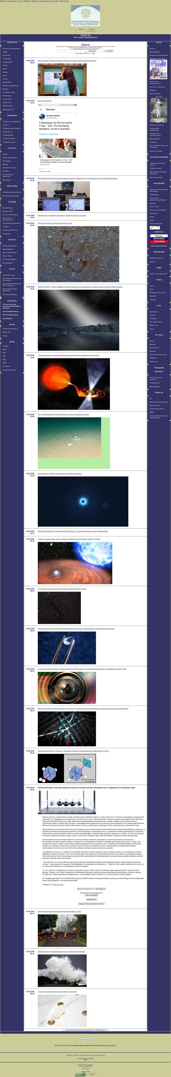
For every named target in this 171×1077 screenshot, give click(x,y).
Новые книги (7, 96)
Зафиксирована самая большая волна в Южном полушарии (61, 951)
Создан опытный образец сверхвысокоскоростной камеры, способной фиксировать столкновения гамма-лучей (82, 669)
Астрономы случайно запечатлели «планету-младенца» (60, 473)
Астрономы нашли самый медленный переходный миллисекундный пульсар (68, 355)
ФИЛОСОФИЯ (12, 186)
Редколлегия (154, 312)
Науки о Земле (154, 206)
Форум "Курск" (8, 256)
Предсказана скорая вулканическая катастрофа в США (59, 911)
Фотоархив (6, 366)
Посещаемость (154, 348)
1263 (75, 1030)
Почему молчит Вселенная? (159, 55)
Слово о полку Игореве (10, 214)
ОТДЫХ (159, 280)
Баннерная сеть (155, 383)
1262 (71, 1030)
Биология (153, 203)
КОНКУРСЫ (12, 301)
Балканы (5, 72)
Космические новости (157, 125)
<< (64, 1030)
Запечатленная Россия (10, 230)
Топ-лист (55, 1)
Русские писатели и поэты (158, 354)
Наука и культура (155, 93)
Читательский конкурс (10, 315)
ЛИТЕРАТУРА (12, 42)
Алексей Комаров (88, 1066)
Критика (5, 89)
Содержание (12, 1)
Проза (5, 75)
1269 (100, 1030)
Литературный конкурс (11, 311)
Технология (153, 213)
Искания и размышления (11, 85)
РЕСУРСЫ (159, 335)
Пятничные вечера (9, 275)
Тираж (152, 329)
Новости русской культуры (11, 48)
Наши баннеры (154, 386)
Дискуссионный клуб (10, 246)
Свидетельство (82, 46)
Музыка (5, 164)
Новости (35, 1)
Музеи (152, 286)
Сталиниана (6, 234)
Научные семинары (156, 151)
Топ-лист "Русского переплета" (156, 378)
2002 (4, 353)
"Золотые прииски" (9, 138)
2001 (4, 356)
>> (107, 1030)
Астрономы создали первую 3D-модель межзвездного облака (62, 589)
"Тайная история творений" (12, 128)
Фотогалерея (7, 161)
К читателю (6, 55)
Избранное (153, 358)
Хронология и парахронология (8, 219)
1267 (92, 1030)
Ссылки (90, 1055)
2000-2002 (159, 97)
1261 (67, 1030)
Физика (152, 217)
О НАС (159, 306)
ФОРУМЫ (12, 240)
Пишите (27, 1)
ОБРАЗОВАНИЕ (159, 183)
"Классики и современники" (12, 121)
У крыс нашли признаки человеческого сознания (57, 992)
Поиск (152, 341)
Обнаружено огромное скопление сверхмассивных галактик (62, 215)
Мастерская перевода (10, 294)
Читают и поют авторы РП (158, 274)
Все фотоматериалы (9, 370)
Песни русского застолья (158, 292)
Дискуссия (64, 1)
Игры (151, 289)
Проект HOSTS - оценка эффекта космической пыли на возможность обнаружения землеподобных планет (80, 287)
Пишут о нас (154, 325)
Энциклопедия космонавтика (154, 129)
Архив (86, 1055)
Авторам (152, 315)
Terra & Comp (57, 885)
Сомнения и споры (9, 92)
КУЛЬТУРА (12, 148)
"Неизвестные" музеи (10, 168)
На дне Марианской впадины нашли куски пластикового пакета (63, 414)
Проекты (153, 344)
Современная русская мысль (12, 192)
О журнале (153, 318)
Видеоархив (7, 180)
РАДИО (159, 268)
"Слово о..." (6, 125)
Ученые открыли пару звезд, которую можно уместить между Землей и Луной (69, 539)
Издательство (7, 102)
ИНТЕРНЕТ (159, 371)
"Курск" (5, 65)
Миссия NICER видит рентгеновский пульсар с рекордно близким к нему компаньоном (73, 531)
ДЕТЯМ (12, 324)
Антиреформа (154, 194)
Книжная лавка (7, 106)
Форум (5, 336)
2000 (4, 359)
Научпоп (152, 262)
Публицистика (7, 62)
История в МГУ (8, 211)
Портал (3, 1)
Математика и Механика (158, 210)
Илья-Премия (7, 318)
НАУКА (159, 42)
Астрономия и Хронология (11, 223)
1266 (87, 1030)
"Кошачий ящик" (8, 135)
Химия (152, 220)
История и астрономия (157, 87)
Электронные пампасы (10, 329)
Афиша (5, 52)
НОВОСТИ (159, 392)
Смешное (153, 299)
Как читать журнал (156, 322)
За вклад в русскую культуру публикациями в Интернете (12, 306)
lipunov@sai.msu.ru (108, 1045)
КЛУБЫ (12, 269)
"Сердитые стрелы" (9, 142)
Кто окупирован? (45, 101)
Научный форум (8, 249)
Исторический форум (10, 259)
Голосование (45, 1)
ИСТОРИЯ (12, 202)
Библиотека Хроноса (156, 258)
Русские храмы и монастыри (8, 175)
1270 (104, 1030)
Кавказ (5, 69)
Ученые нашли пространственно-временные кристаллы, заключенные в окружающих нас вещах (76, 629)
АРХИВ (12, 342)
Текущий (6, 346)
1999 (4, 363)
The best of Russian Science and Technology (158, 417)
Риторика (6, 171)
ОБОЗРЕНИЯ (12, 115)
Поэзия (5, 79)
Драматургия (7, 82)
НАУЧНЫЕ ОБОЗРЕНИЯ (159, 157)
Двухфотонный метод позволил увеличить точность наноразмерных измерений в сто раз (73, 751)
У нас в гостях (7, 99)
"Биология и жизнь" (156, 177)
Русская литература (156, 223)
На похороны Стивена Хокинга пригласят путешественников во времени (67, 61)
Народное (153, 296)
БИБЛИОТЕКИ (159, 252)
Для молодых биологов (159, 246)
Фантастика (6, 332)
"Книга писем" (7, 132)
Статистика (96, 1055)
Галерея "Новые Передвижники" (86, 1058)
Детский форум (8, 263)
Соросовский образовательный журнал (158, 199)
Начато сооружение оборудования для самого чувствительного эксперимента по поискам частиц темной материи (83, 708)
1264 (79, 1030)
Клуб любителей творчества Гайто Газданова (12, 284)
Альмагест (6, 226)
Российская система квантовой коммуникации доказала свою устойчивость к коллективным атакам (77, 178)
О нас (20, 1)
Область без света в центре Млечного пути (55, 223)
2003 (4, 349)
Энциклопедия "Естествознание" (155, 134)
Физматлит (153, 142)
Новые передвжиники (10, 157)
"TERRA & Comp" (155, 168)
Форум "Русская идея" (10, 252)
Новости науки (154, 405)
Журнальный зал (8, 109)
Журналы (153, 351)
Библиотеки (153, 361)
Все (151, 398)
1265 (83, 1030)
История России (8, 208)
